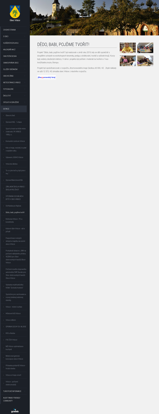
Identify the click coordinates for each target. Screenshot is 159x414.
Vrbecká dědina (11, 164)
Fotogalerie (8, 89)
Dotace (6, 109)
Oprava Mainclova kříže (14, 180)
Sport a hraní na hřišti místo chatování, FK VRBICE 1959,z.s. (16, 132)
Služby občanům (10, 69)
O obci (5, 36)
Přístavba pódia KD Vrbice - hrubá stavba (16, 367)
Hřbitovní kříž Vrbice (13, 313)
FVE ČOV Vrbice (11, 340)
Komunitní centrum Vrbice (15, 141)
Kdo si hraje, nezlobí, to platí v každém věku (16, 149)
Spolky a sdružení (11, 102)
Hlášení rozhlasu (11, 43)
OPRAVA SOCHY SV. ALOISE (16, 327)
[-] (128, 48)
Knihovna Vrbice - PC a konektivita (14, 220)
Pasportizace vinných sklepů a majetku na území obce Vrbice (15, 241)
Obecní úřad (8, 76)
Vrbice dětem (11, 320)
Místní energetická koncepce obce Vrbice (14, 357)
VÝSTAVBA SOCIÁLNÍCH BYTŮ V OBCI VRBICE (14, 197)
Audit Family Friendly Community (11, 399)
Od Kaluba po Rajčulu (13, 206)
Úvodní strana (9, 30)
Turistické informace (12, 391)
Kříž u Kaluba (10, 333)
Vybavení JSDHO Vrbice (14, 157)
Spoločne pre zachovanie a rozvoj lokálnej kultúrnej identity (16, 297)
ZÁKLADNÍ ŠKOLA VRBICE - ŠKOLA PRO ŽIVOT (15, 188)
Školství (7, 96)
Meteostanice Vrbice (11, 82)
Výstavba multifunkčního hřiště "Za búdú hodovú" (14, 286)
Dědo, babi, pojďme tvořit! (15, 212)
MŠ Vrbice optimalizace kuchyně (14, 347)
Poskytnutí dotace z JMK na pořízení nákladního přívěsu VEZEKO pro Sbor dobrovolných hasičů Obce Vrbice (16, 257)
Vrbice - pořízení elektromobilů (12, 383)
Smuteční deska (10, 56)
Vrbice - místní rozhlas (14, 307)
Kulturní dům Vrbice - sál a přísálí (15, 230)
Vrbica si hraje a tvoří (13, 375)
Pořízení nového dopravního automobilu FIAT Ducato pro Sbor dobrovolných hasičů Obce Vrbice (16, 273)
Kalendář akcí (9, 49)
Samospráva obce (11, 63)
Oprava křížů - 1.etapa (14, 122)
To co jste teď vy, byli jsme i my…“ (15, 172)
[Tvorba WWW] (15, 411)
